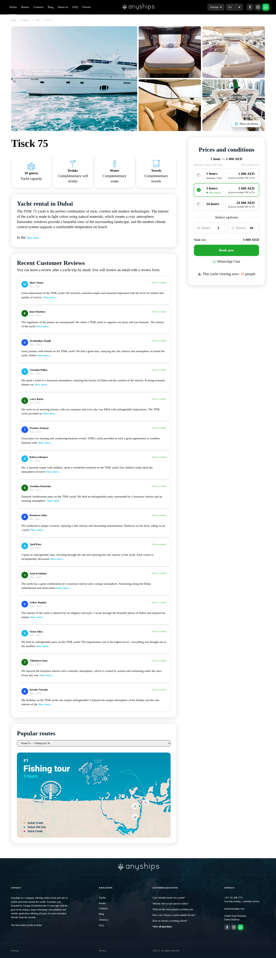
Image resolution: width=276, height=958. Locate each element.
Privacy (103, 950)
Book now (226, 250)
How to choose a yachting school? (170, 920)
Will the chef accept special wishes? (170, 903)
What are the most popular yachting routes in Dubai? (179, 909)
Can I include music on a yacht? (169, 897)
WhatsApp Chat (228, 261)
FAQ (75, 7)
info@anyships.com (234, 908)
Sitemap (15, 950)
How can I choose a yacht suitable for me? (174, 915)
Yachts (13, 7)
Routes (25, 7)
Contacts (38, 7)
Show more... (34, 237)
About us (62, 7)
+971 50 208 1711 (233, 897)
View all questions (162, 926)
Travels (86, 7)
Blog (50, 7)
